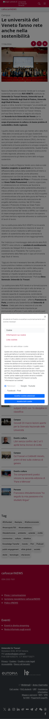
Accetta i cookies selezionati (24, 396)
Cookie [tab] (9, 330)
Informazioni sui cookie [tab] (16, 335)
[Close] (45, 317)
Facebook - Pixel (14, 391)
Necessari (11, 386)
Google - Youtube (28, 386)
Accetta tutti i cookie (24, 401)
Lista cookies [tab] (11, 340)
